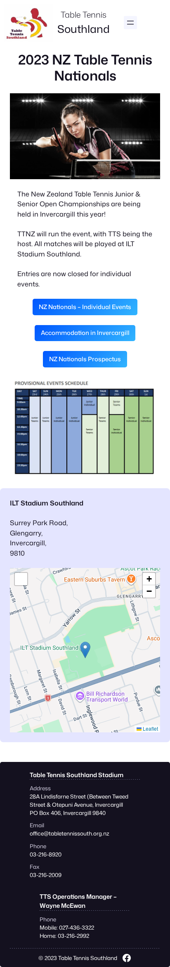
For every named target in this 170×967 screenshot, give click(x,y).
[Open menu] (130, 22)
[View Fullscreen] (21, 579)
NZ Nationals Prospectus (85, 359)
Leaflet (150, 728)
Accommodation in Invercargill (85, 332)
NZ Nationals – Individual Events (85, 306)
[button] (85, 650)
